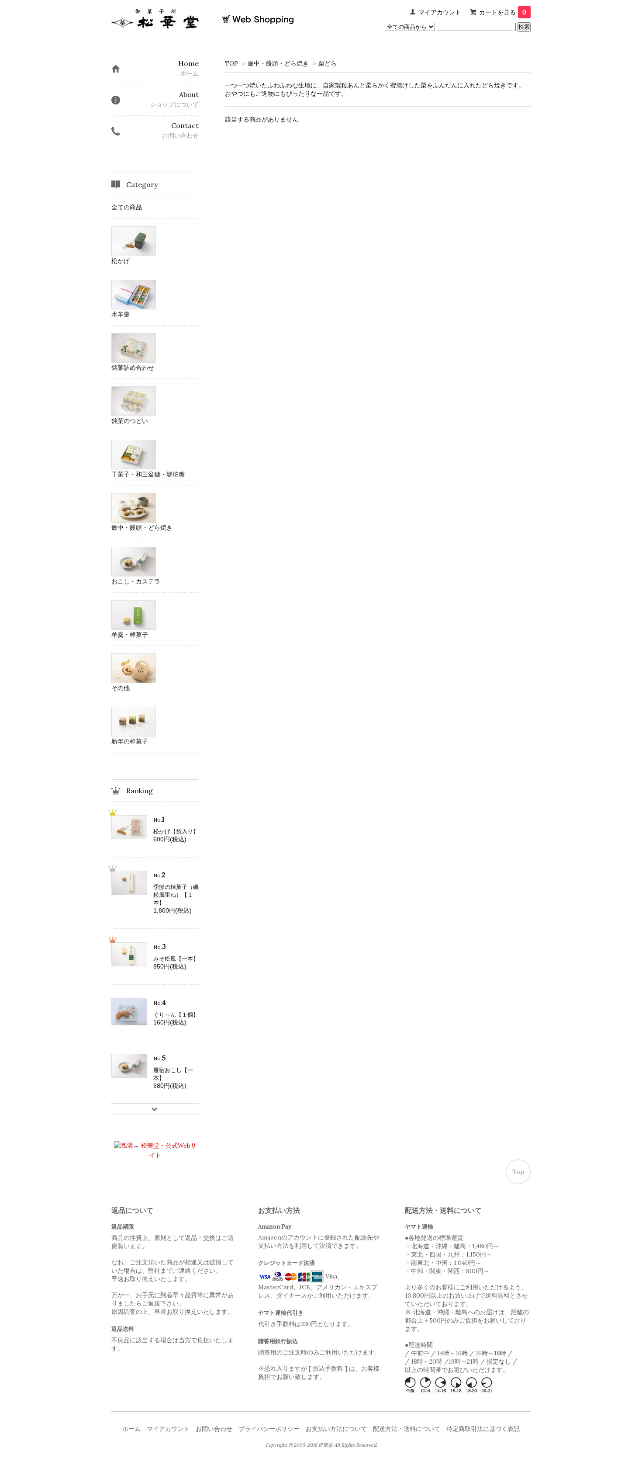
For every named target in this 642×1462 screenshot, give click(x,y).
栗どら (327, 63)
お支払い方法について (336, 1429)
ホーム (131, 1429)
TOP (231, 63)
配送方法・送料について (406, 1429)
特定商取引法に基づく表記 (483, 1429)
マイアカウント (439, 12)
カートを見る (502, 12)
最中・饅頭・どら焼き (278, 63)
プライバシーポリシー (269, 1429)
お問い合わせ (214, 1429)
